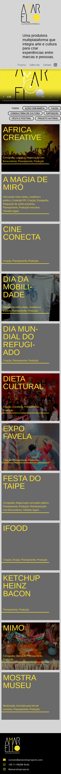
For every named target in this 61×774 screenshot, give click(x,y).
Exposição (52, 113)
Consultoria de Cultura (25, 113)
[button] (30, 87)
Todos (15, 108)
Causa (54, 108)
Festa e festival (21, 118)
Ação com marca (35, 108)
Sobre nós (35, 64)
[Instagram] (55, 65)
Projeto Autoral (48, 118)
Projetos (21, 64)
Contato (47, 64)
